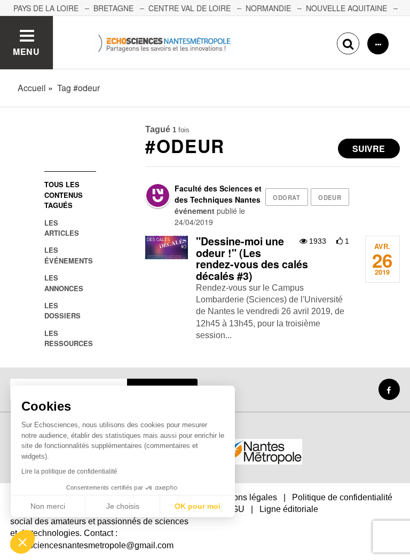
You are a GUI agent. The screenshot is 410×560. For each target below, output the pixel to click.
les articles (61, 228)
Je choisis (122, 506)
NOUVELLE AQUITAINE (346, 8)
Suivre (368, 148)
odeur (329, 197)
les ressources (68, 338)
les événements (68, 255)
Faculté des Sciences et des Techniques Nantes (218, 194)
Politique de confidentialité (342, 497)
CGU (235, 509)
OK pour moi (197, 506)
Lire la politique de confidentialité (69, 471)
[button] (22, 542)
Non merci (47, 506)
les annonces (63, 283)
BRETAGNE (113, 8)
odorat (286, 197)
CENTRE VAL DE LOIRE (189, 8)
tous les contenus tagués (63, 194)
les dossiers (62, 310)
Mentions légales (244, 497)
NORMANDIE (268, 8)
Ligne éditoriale (288, 509)
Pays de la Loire (45, 8)
